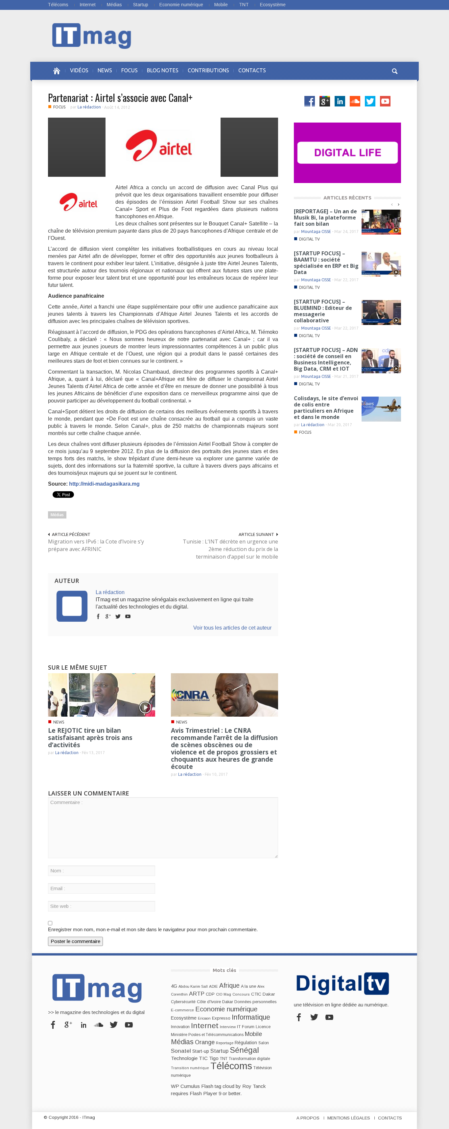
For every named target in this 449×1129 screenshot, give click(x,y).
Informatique (251, 1017)
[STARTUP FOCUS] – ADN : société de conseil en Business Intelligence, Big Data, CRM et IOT (326, 359)
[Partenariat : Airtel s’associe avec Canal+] (163, 147)
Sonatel (181, 1051)
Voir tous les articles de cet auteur (232, 628)
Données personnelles (255, 1002)
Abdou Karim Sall (193, 986)
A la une (248, 986)
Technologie (184, 1058)
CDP (210, 994)
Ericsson (204, 1018)
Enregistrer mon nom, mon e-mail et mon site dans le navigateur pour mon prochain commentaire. (153, 929)
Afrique (229, 985)
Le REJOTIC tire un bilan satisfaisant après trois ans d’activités (90, 737)
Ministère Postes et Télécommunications (207, 1034)
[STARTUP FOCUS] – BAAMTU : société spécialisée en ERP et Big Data (326, 263)
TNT (244, 4)
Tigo (214, 1058)
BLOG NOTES (162, 70)
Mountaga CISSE (316, 231)
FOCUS (129, 70)
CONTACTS (252, 70)
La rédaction (89, 107)
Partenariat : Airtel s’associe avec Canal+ (120, 97)
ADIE (213, 986)
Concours (241, 994)
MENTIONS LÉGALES (348, 1118)
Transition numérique (190, 1068)
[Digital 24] (347, 152)
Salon (263, 1043)
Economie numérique (181, 4)
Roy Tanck (254, 1086)
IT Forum (245, 1026)
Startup (140, 4)
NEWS (105, 70)
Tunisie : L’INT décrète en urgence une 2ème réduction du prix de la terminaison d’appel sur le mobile (230, 549)
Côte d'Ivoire (209, 1002)
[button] (394, 70)
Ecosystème (273, 4)
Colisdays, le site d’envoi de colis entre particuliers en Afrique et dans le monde (326, 408)
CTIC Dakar (263, 994)
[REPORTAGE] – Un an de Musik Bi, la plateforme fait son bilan (325, 217)
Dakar (227, 1001)
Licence (263, 1027)
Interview (228, 1027)
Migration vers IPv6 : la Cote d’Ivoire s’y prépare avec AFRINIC (96, 545)
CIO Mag (223, 994)
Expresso (221, 1018)
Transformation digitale (249, 1058)
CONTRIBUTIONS (208, 70)
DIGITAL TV (309, 239)
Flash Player (203, 1093)
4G (174, 986)
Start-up (200, 1051)
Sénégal (244, 1050)
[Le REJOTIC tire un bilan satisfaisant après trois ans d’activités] (101, 694)
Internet (88, 4)
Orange (205, 1042)
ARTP (196, 993)
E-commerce (182, 1010)
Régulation (246, 1042)
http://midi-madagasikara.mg (104, 484)
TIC (203, 1058)
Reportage (224, 1043)
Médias (114, 4)
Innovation (180, 1027)
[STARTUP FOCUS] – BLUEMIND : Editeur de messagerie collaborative (323, 311)
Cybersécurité (183, 1002)
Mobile (221, 4)
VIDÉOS (79, 70)
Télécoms (58, 4)
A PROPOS (307, 1118)
